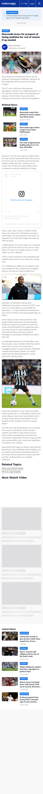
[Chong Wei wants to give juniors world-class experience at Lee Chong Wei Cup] (10, 636)
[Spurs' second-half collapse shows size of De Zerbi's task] (10, 651)
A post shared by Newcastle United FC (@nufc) (21, 224)
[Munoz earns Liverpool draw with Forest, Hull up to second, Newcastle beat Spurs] (10, 681)
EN (26, 4)
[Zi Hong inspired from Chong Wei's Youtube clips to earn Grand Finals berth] (10, 696)
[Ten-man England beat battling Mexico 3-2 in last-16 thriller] (10, 142)
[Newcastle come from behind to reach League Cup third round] (10, 111)
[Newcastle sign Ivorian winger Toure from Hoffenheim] (10, 126)
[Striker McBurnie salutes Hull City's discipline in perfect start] (10, 666)
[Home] (9, 3)
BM (22, 4)
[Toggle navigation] (39, 3)
